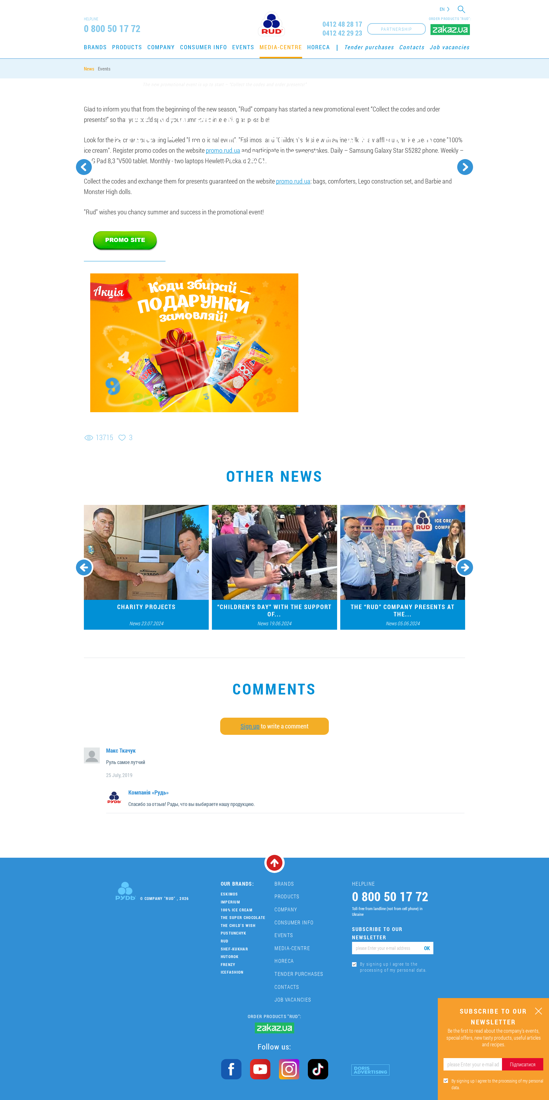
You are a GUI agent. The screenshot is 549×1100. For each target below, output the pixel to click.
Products (127, 47)
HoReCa (318, 47)
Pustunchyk (234, 933)
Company (161, 47)
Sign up (250, 726)
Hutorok (230, 956)
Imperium (230, 901)
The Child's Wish (238, 925)
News (89, 68)
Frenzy (228, 964)
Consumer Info (203, 47)
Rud (225, 940)
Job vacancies (450, 47)
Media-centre (281, 47)
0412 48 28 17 (342, 24)
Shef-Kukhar (234, 948)
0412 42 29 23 (342, 33)
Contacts (411, 47)
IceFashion (232, 972)
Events (243, 47)
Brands (95, 47)
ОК (427, 948)
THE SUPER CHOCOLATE (243, 917)
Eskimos (229, 893)
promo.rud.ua (223, 150)
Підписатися (522, 1064)
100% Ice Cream (237, 909)
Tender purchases (369, 47)
